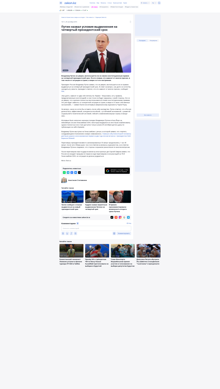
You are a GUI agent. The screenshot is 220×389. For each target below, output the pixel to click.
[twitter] (79, 172)
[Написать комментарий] (96, 228)
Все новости (90, 17)
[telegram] (68, 172)
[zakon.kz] (70, 3)
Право (125, 3)
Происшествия (117, 3)
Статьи (110, 3)
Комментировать (124, 233)
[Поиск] (159, 2)
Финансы (103, 3)
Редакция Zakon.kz (100, 17)
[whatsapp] (64, 172)
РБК (62, 91)
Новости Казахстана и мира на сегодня (73, 17)
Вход (129, 223)
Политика (92, 3)
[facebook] (71, 172)
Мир (98, 3)
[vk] (75, 172)
